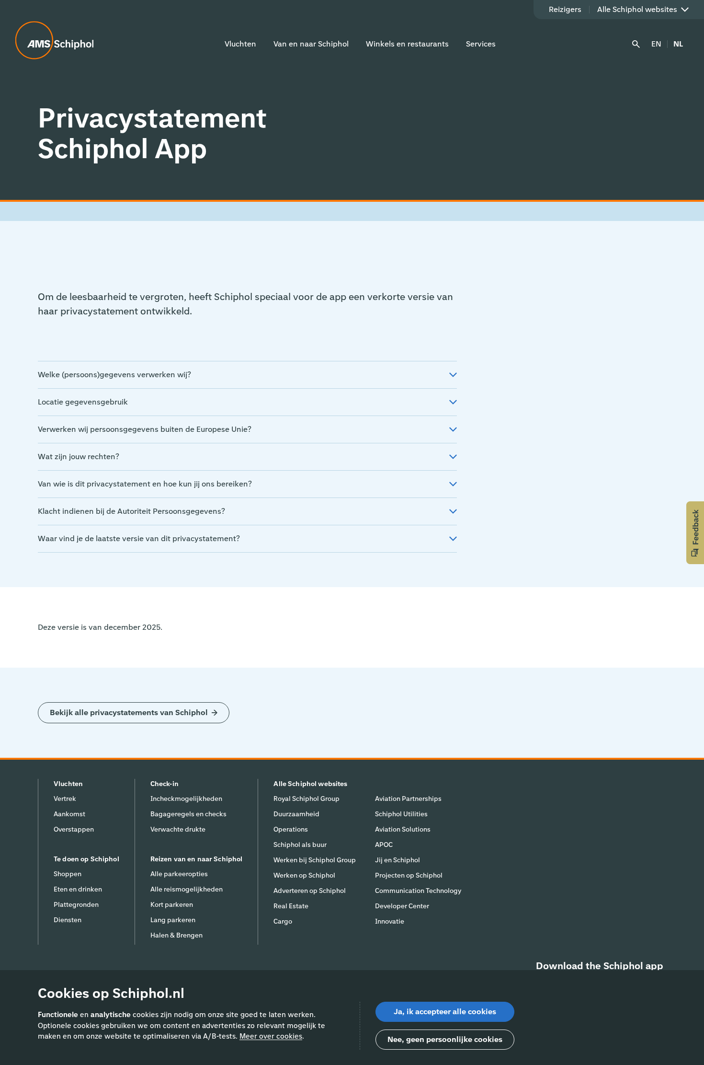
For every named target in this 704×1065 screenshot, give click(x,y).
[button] (695, 532)
